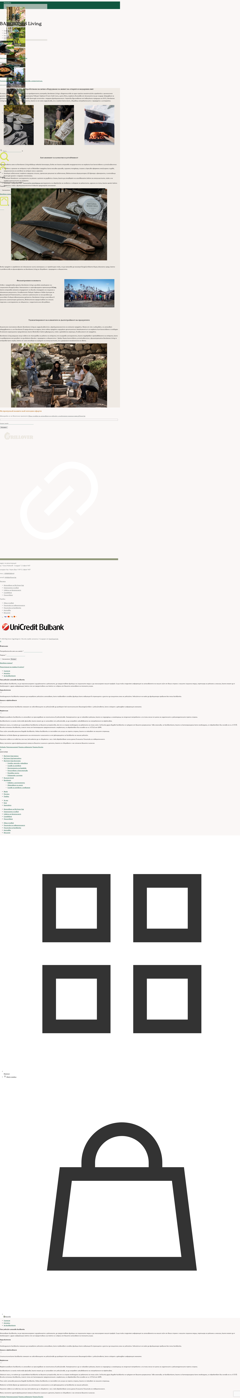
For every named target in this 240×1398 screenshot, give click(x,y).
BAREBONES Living (10, 38)
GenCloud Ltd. (53, 639)
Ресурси (3, 581)
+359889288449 (9, 573)
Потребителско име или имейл (11, 651)
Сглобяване (8, 593)
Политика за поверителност (14, 605)
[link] (22, 151)
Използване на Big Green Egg (14, 585)
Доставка (7, 610)
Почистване (8, 595)
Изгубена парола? (6, 194)
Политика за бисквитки (12, 608)
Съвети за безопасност (12, 590)
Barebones (7, 35)
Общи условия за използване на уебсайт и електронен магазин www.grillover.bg (56, 416)
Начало (6, 31)
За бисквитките (10, 676)
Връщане (7, 613)
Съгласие (7, 671)
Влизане (13, 659)
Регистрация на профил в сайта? (12, 667)
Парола (3, 186)
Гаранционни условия (11, 588)
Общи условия (9, 603)
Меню (6, 791)
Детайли (7, 673)
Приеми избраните (25, 747)
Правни (6, 796)
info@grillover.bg (10, 577)
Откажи (3, 747)
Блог (5, 33)
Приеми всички (38, 747)
